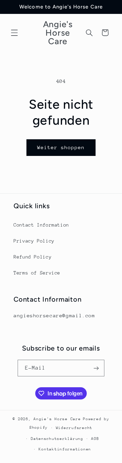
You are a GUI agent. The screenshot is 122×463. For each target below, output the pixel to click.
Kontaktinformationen (65, 449)
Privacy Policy (34, 241)
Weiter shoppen (61, 147)
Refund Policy (33, 257)
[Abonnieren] (96, 368)
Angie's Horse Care (57, 419)
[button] (14, 32)
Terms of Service (37, 272)
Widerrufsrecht (74, 428)
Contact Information (41, 225)
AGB (95, 439)
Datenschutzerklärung (57, 439)
